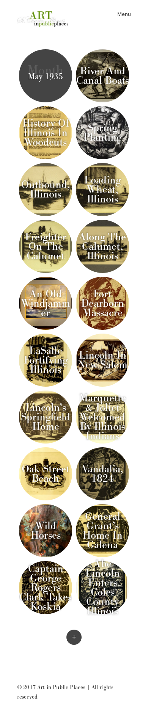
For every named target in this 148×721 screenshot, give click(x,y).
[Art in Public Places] (45, 18)
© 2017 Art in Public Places (51, 687)
